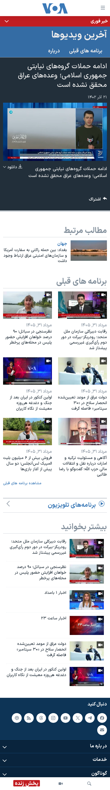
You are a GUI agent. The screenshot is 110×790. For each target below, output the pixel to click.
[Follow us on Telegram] (90, 718)
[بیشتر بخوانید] (55, 21)
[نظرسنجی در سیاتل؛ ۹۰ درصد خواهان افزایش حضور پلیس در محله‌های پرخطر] (27, 305)
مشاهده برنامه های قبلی (22, 483)
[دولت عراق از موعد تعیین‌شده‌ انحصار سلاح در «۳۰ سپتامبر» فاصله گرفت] (82, 371)
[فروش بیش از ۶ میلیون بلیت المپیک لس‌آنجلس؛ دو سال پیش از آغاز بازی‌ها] (27, 431)
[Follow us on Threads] (41, 718)
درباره (54, 51)
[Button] (98, 200)
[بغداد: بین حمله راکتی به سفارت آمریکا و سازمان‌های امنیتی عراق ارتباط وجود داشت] (89, 250)
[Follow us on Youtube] (65, 718)
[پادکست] (16, 718)
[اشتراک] (102, 730)
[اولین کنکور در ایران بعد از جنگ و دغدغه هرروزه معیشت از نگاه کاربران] (27, 371)
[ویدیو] (60, 783)
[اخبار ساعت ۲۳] (87, 625)
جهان (62, 244)
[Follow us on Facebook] (102, 718)
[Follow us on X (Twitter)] (77, 718)
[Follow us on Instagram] (53, 718)
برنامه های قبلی (85, 51)
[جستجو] (89, 783)
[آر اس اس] (29, 718)
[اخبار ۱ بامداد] (87, 599)
